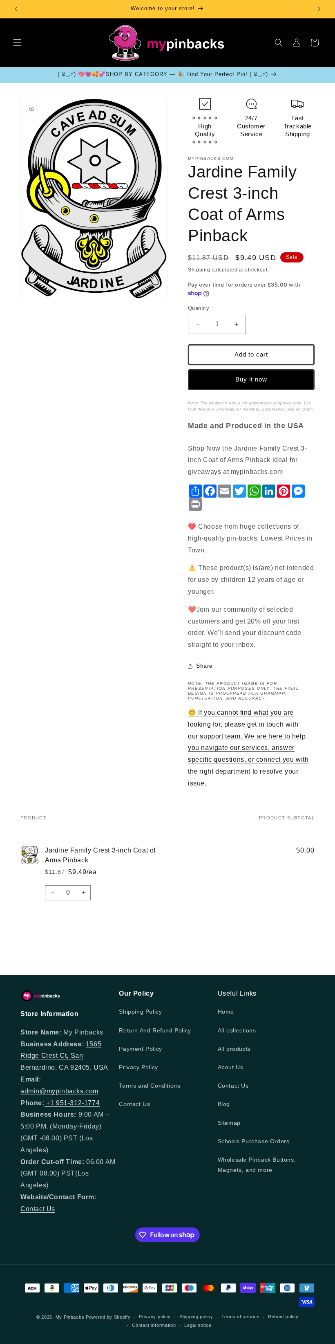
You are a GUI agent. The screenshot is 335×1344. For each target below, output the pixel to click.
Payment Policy (140, 1049)
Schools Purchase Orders (254, 1141)
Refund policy (283, 1316)
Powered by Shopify (108, 1317)
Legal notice (197, 1325)
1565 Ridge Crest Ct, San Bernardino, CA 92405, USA (64, 1056)
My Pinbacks (70, 1317)
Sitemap (229, 1123)
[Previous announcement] (16, 9)
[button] (17, 43)
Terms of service (240, 1316)
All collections (237, 1030)
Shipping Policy (140, 1011)
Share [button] (204, 665)
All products (234, 1049)
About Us (230, 1067)
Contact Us (37, 1208)
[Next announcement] (319, 9)
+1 (50, 1102)
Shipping (199, 270)
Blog (224, 1104)
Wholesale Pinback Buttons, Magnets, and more (257, 1164)
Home (226, 1011)
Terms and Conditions (149, 1085)
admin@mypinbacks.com (59, 1091)
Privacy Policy (138, 1067)
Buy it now (251, 379)
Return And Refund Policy (155, 1030)
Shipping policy (196, 1316)
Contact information (154, 1325)
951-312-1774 (78, 1102)
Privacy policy (155, 1316)
